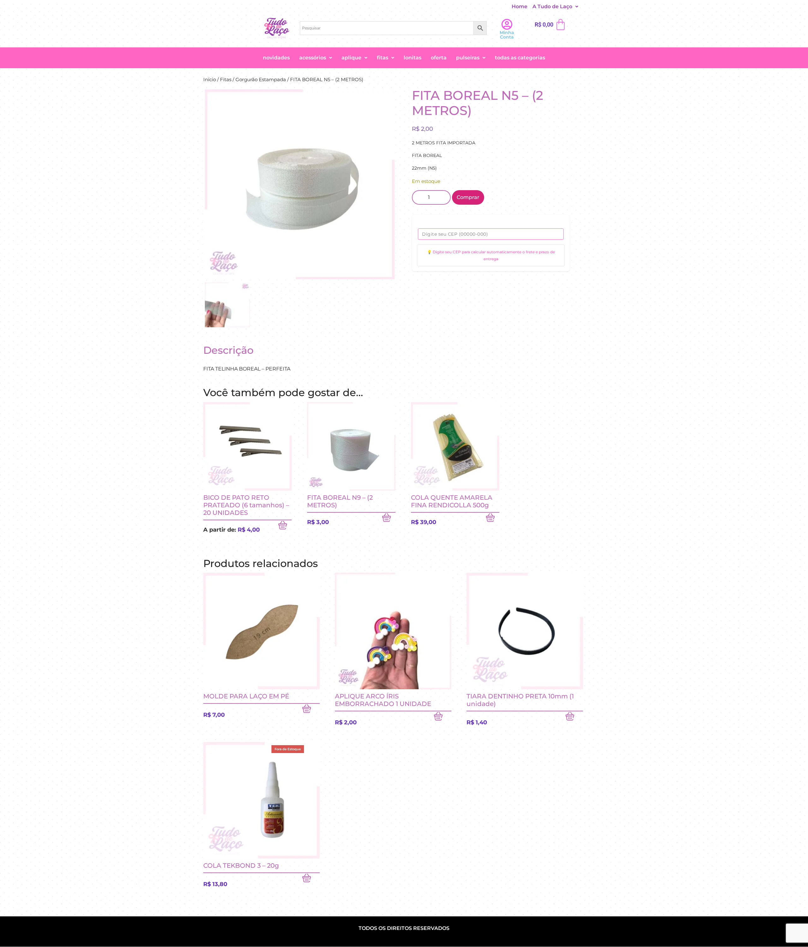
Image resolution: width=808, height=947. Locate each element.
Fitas (382, 58)
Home (519, 6)
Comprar (468, 197)
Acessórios (312, 58)
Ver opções (285, 526)
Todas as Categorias (520, 58)
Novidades (276, 58)
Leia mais (311, 879)
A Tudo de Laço (552, 6)
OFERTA (439, 58)
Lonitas (412, 58)
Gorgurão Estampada (260, 79)
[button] (555, 6)
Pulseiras (467, 58)
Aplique (351, 58)
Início (209, 79)
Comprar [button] (388, 519)
